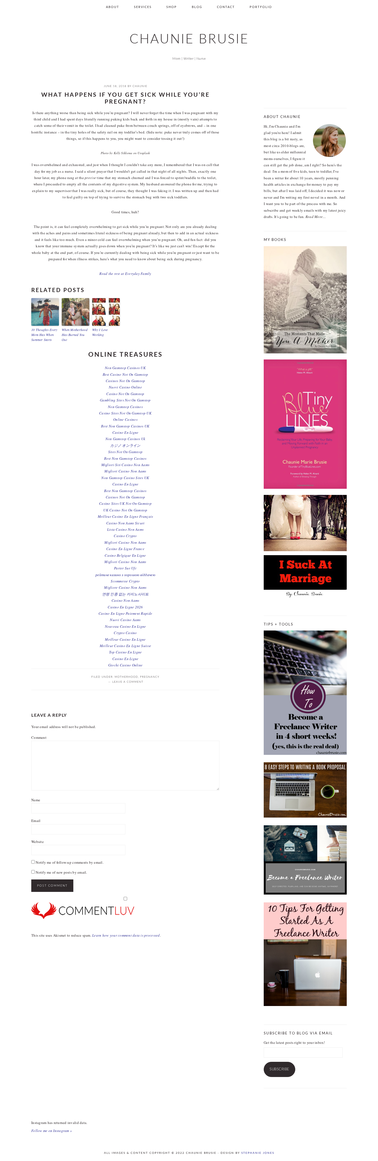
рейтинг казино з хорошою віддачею (125, 574)
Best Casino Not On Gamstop (125, 374)
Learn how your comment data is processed (126, 935)
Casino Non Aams (125, 600)
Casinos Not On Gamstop (125, 380)
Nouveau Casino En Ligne (125, 626)
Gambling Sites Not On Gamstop (125, 400)
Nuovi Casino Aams (125, 619)
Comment (38, 737)
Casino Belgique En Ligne (125, 555)
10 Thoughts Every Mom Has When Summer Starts (44, 334)
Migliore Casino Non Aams (125, 587)
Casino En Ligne (125, 432)
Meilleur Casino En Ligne (125, 639)
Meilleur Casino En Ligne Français (125, 516)
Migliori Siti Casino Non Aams (125, 464)
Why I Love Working (100, 332)
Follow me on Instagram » (51, 1130)
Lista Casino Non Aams (125, 529)
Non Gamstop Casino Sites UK (125, 477)
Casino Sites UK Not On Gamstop (125, 503)
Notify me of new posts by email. (61, 872)
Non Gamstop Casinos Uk (125, 438)
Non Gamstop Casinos (125, 406)
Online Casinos (125, 419)
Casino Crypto (125, 535)
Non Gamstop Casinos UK (125, 367)
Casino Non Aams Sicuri (125, 523)
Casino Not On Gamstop (125, 393)
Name (35, 799)
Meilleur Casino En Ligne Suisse (125, 645)
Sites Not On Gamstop (125, 451)
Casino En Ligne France (125, 548)
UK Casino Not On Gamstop (125, 510)
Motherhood (126, 677)
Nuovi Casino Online (125, 387)
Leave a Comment (127, 682)
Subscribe (279, 1069)
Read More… (315, 216)
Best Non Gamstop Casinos (125, 458)
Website (37, 841)
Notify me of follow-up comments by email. (69, 862)
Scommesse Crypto (125, 581)
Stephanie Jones (257, 1153)
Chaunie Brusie (189, 39)
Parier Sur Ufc (125, 568)
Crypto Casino (125, 632)
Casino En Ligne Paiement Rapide (125, 613)
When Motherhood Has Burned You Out (74, 334)
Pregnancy (149, 677)
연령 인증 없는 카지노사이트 (125, 594)
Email (35, 820)
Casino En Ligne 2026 (125, 607)
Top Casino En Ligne (125, 652)
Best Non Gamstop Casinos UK (125, 426)
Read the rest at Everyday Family (125, 273)
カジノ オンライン (125, 445)
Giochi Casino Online (125, 665)
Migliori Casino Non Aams (125, 471)
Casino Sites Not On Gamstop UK (125, 413)
